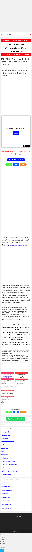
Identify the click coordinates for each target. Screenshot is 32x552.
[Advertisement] (16, 16)
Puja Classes (6, 34)
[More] (23, 164)
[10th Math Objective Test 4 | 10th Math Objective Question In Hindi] (7, 393)
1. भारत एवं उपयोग (5, 432)
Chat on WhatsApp (17, 419)
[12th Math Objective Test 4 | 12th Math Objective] (7, 376)
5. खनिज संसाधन (5, 445)
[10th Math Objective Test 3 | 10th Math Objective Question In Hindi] (21, 376)
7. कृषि (2, 451)
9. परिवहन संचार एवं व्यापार (7, 458)
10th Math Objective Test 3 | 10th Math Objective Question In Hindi (20, 383)
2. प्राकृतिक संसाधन (6, 435)
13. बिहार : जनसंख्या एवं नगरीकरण (9, 471)
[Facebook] (16, 164)
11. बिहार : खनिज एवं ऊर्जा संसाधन (9, 464)
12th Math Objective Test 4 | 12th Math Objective (6, 382)
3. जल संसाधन (4, 438)
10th (3, 541)
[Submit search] (2, 550)
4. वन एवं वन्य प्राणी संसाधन (7, 442)
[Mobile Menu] (30, 34)
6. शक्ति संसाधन (5, 448)
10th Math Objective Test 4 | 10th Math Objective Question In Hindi (6, 400)
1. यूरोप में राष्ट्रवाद (4, 483)
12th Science (5, 539)
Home (3, 537)
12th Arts (4, 543)
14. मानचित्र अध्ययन (6, 474)
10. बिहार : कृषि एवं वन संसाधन (8, 461)
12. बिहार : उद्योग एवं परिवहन (7, 468)
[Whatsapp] (8, 164)
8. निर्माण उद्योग (4, 455)
